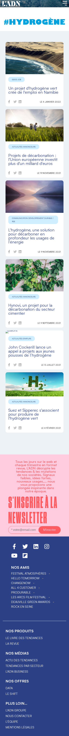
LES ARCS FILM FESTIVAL (28, 597)
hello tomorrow (25, 578)
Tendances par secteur (24, 666)
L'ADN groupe (16, 710)
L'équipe (12, 721)
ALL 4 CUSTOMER (23, 587)
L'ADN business (17, 671)
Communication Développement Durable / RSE (32, 219)
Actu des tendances (22, 660)
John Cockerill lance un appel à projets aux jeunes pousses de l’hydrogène (31, 351)
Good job (16, 79)
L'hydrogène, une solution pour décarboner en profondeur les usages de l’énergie (31, 235)
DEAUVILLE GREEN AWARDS (30, 602)
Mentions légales (20, 727)
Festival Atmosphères (28, 573)
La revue (12, 643)
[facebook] (9, 102)
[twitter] (15, 102)
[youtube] (14, 557)
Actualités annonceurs (24, 147)
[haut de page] (62, 731)
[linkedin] (20, 102)
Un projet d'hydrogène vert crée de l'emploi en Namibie (33, 90)
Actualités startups (21, 338)
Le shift (12, 694)
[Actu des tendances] (11, 4)
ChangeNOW (21, 583)
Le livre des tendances (24, 638)
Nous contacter (19, 716)
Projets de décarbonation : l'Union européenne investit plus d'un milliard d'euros (32, 159)
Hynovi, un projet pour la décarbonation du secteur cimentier (31, 309)
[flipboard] (25, 557)
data (9, 688)
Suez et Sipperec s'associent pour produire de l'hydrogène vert (33, 414)
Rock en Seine (22, 606)
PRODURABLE (21, 592)
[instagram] (46, 548)
